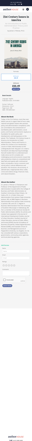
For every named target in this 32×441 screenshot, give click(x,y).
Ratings (4, 261)
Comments (5, 269)
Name (4, 248)
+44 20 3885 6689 (17, 2)
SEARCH (12, 4)
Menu (28, 9)
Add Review (5, 245)
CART (19, 4)
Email (4, 255)
